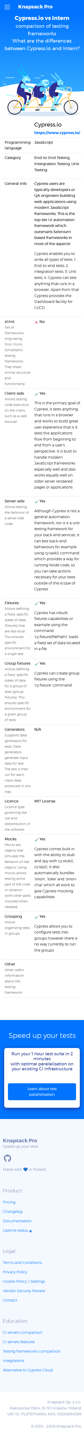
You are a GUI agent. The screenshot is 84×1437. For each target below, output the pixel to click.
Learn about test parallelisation (42, 1091)
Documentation (17, 1221)
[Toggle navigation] (7, 7)
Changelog (12, 1212)
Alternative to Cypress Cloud (28, 1370)
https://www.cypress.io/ (57, 133)
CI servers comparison (22, 1332)
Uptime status (16, 1230)
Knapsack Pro (35, 6)
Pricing (9, 1202)
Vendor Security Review (24, 1291)
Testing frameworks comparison (31, 1351)
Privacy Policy (15, 1272)
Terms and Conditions (22, 1263)
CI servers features (19, 1342)
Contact (10, 1300)
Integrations (13, 1361)
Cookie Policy (15, 1281)
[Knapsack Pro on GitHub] (7, 1158)
